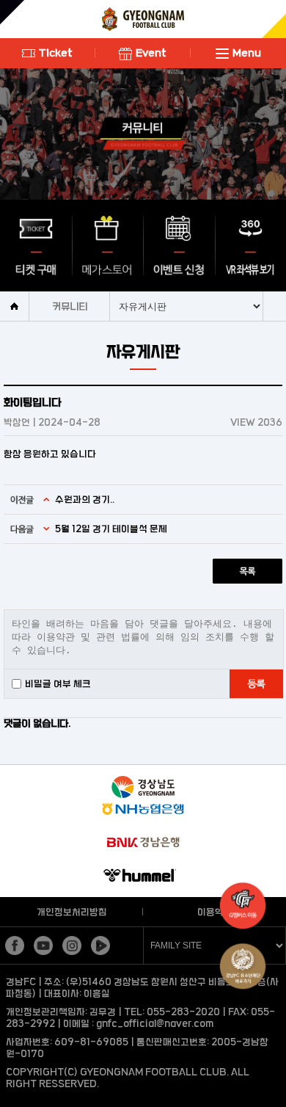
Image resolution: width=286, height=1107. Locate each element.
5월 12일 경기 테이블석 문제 (111, 528)
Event (151, 52)
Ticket (56, 52)
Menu (246, 52)
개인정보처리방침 (72, 911)
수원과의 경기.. (84, 499)
